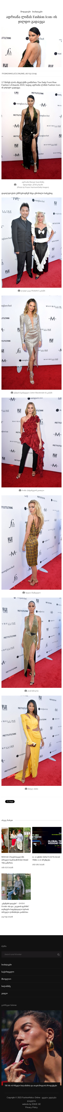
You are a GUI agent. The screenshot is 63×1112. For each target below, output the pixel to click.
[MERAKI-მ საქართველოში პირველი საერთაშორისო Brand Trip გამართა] (16, 840)
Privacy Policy (31, 1107)
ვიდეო (4, 993)
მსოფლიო (6, 979)
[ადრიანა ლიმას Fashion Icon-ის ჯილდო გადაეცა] (31, 47)
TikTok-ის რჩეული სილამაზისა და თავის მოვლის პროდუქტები (31, 1085)
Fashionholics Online (13, 73)
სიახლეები (37, 12)
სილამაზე (6, 986)
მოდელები (26, 12)
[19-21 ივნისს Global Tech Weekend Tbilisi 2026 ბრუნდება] (47, 840)
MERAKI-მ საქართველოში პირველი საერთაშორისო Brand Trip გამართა (14, 860)
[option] (31, 1050)
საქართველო (7, 972)
